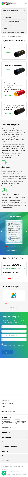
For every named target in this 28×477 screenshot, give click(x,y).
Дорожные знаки (8, 25)
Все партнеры (13, 307)
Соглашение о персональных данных (11, 471)
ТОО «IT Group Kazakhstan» (18, 474)
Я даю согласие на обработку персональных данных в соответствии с (13, 345)
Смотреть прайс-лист (8, 411)
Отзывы (4, 456)
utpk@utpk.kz (5, 427)
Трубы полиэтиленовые (10, 10)
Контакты (5, 460)
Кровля (5, 14)
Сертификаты (5, 400)
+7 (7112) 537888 (16, 417)
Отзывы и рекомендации (9, 408)
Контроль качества (7, 403)
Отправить (7, 352)
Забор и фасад (7, 17)
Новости (4, 406)
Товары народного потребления (13, 32)
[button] (1, 232)
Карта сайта (4, 469)
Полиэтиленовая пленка (11, 21)
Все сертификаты (12, 250)
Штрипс (5, 28)
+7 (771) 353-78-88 (6, 417)
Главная (3, 36)
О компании (5, 398)
